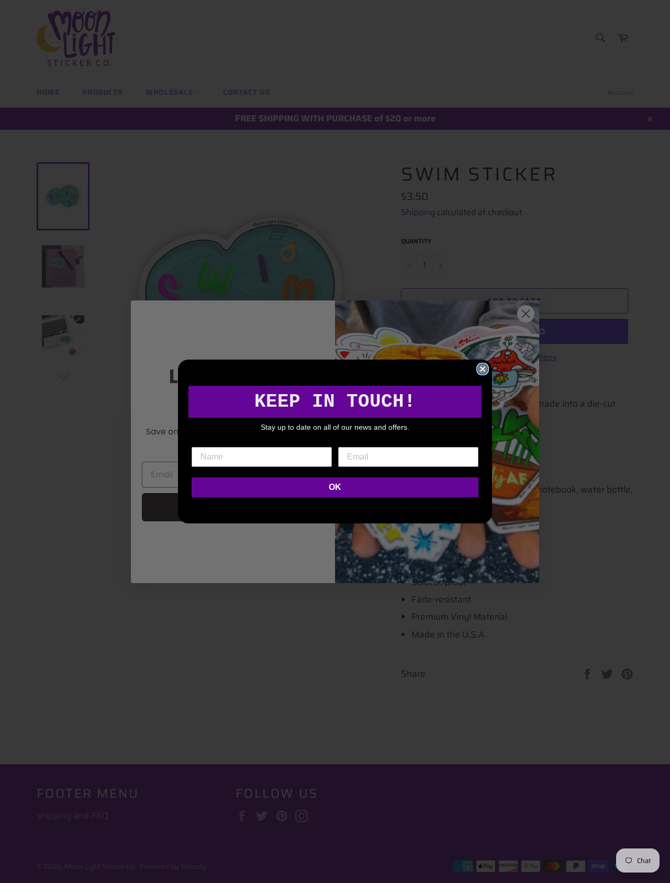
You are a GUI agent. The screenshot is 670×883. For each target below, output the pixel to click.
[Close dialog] (482, 369)
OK (335, 487)
